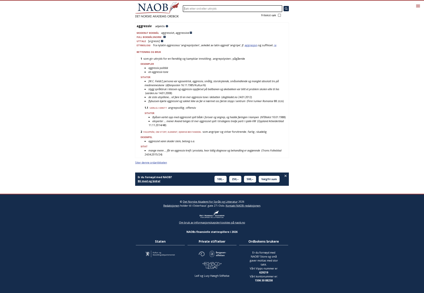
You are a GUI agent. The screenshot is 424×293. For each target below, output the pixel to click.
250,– (235, 179)
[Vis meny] (418, 6)
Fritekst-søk (268, 15)
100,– (220, 179)
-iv (274, 45)
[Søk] (286, 8)
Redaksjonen (171, 205)
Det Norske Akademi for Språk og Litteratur (210, 202)
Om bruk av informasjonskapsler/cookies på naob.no (212, 222)
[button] (212, 33)
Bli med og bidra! (149, 181)
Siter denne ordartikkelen (151, 162)
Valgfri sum (269, 179)
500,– (250, 179)
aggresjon (251, 45)
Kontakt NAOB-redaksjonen (243, 205)
